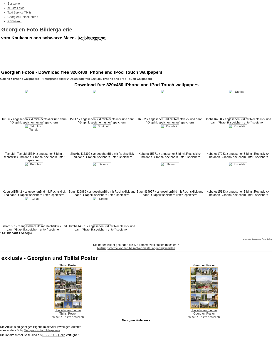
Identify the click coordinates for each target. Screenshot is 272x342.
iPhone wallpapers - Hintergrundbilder (39, 78)
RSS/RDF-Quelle (53, 335)
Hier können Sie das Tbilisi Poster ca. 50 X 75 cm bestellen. (68, 314)
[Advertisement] (136, 58)
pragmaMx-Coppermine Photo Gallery (257, 239)
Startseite (13, 3)
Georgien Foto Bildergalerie (36, 30)
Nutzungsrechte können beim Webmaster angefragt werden (136, 248)
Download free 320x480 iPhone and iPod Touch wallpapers (111, 78)
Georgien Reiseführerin (22, 16)
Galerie (5, 78)
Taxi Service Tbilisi (19, 12)
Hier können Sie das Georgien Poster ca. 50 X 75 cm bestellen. (204, 314)
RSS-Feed (14, 21)
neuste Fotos (15, 8)
